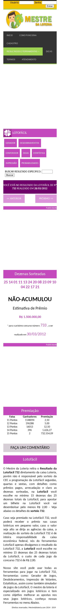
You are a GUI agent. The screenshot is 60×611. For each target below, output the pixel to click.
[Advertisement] (30, 96)
